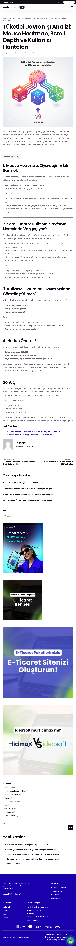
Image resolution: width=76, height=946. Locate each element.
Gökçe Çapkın (7, 53)
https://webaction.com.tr (24, 446)
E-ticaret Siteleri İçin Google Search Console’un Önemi (30, 435)
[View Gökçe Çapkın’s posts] (8, 444)
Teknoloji (7, 812)
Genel (6, 798)
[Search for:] (38, 516)
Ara (4, 823)
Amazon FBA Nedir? (12, 864)
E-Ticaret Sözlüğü (11, 794)
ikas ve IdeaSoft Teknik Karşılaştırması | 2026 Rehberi (26, 845)
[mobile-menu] (72, 7)
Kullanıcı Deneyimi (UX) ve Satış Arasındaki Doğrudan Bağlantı (33, 431)
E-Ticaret (26, 53)
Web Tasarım (9, 816)
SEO (6, 805)
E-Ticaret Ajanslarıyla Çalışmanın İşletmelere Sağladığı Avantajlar (31, 850)
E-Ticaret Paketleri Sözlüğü (15, 791)
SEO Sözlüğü (9, 809)
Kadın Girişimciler (11, 801)
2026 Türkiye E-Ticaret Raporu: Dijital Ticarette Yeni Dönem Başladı (31, 854)
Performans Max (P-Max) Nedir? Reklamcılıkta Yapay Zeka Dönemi (31, 859)
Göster (15, 156)
